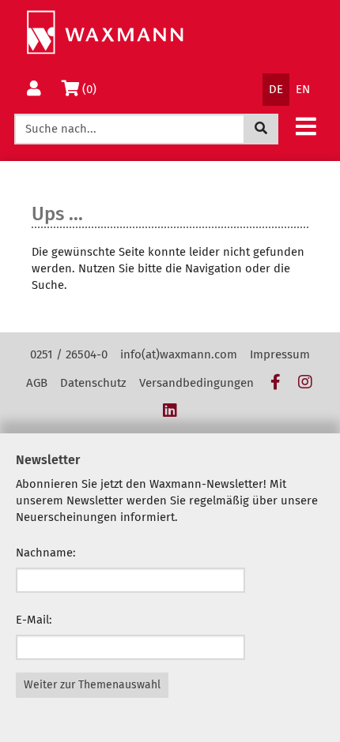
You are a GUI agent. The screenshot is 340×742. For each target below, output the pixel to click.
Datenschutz (93, 383)
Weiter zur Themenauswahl (92, 684)
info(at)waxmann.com (178, 354)
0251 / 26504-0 (69, 354)
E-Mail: (34, 620)
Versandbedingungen (196, 383)
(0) (92, 88)
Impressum (280, 354)
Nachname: (46, 552)
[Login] (34, 89)
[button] (306, 126)
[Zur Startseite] (105, 33)
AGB (36, 383)
